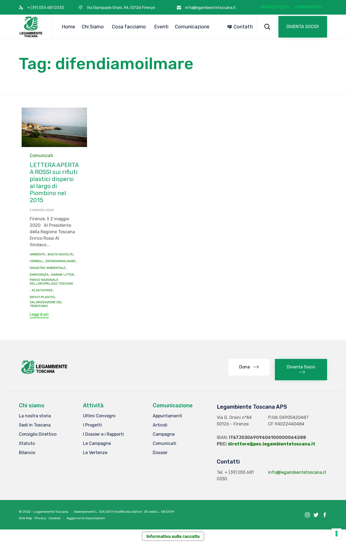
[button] (302, 27)
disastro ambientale (47, 268)
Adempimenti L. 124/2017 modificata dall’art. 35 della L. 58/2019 (124, 512)
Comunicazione (192, 27)
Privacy (40, 518)
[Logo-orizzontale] (44, 373)
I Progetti (92, 425)
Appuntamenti (167, 415)
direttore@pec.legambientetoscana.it (271, 444)
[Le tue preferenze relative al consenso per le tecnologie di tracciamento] (336, 533)
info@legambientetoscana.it (297, 472)
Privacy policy (275, 7)
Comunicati (41, 155)
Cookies (55, 518)
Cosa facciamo (129, 27)
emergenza (39, 275)
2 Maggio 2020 (42, 210)
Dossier (160, 452)
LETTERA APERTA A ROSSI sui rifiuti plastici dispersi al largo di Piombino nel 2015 (54, 182)
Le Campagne (97, 443)
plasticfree (42, 290)
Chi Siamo (93, 27)
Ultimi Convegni (99, 415)
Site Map (25, 518)
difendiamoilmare (60, 261)
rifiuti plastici (42, 297)
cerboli (36, 261)
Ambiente (37, 254)
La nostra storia (35, 415)
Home (68, 27)
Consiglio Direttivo (37, 434)
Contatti (243, 27)
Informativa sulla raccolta (173, 536)
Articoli (160, 425)
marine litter (62, 275)
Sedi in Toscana (35, 425)
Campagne (164, 434)
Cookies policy (309, 7)
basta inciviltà (60, 254)
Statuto (27, 443)
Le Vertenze (95, 452)
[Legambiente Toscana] (31, 27)
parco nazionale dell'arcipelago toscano (51, 281)
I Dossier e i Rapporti (103, 434)
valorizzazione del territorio (46, 304)
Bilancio (27, 452)
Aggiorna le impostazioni (85, 518)
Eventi (161, 27)
